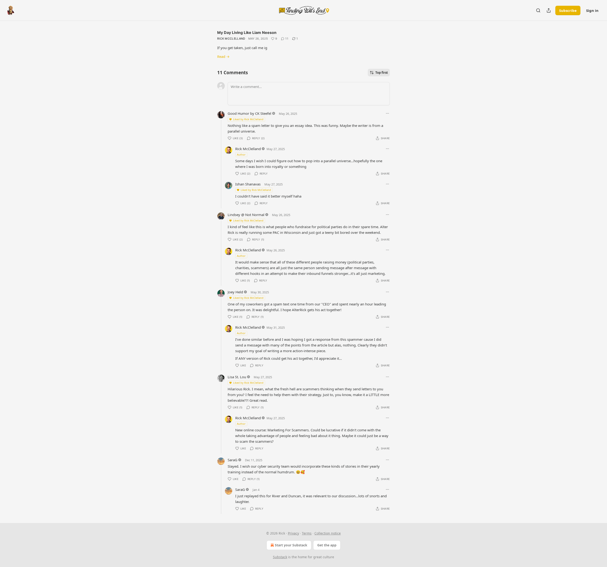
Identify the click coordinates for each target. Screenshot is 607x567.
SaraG (232, 459)
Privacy (293, 533)
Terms (307, 533)
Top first (381, 72)
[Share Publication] (548, 10)
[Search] (538, 10)
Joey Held (235, 292)
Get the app (326, 545)
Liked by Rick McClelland (248, 119)
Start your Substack (291, 545)
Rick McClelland (231, 38)
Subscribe (568, 10)
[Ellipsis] (387, 113)
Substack (280, 557)
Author (241, 154)
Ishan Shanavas (248, 184)
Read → (223, 56)
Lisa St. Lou (237, 376)
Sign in (592, 10)
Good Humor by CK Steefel (249, 113)
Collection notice (327, 533)
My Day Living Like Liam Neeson (246, 32)
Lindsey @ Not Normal (246, 214)
